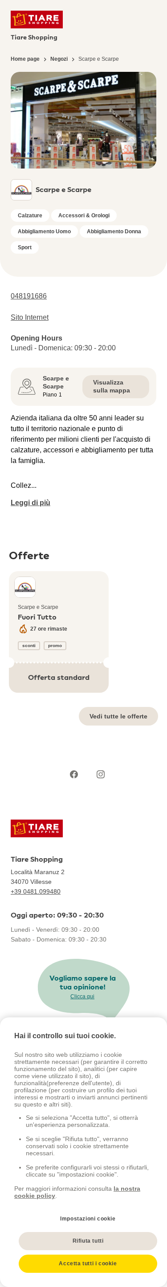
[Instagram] (100, 774)
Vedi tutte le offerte (118, 716)
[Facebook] (74, 774)
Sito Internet (30, 317)
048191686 (29, 296)
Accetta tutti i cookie (88, 1263)
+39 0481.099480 (36, 891)
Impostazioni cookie (87, 1219)
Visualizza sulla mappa (111, 386)
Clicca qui (82, 996)
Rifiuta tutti (88, 1241)
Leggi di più (30, 502)
